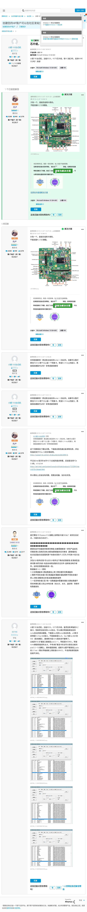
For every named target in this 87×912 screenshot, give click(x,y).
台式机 (29, 16)
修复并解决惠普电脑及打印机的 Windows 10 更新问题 (60, 39)
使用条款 (10, 908)
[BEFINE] (14, 626)
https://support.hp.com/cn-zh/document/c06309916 (49, 455)
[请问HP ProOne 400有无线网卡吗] (13, 31)
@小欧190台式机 (39, 436)
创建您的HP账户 (9, 27)
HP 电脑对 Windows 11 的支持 (52, 25)
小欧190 (63, 68)
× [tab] (81, 15)
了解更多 (22, 27)
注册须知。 (17, 908)
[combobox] (41, 10)
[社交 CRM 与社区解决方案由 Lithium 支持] (70, 901)
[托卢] (15, 98)
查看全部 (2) (40, 71)
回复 (35, 76)
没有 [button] (60, 215)
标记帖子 (15, 66)
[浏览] (3, 10)
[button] (82, 95)
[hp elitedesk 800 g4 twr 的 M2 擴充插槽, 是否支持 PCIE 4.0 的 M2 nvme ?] (15, 31)
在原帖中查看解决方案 (39, 192)
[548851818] (14, 534)
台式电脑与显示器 (17, 16)
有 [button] (53, 215)
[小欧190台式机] (14, 41)
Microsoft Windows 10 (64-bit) (46, 68)
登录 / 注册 (80, 10)
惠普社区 (5, 16)
